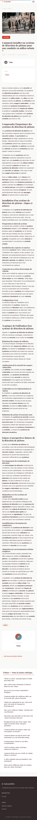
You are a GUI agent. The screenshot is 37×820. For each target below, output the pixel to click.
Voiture (10, 8)
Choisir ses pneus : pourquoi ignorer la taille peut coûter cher (18, 679)
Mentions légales (7, 806)
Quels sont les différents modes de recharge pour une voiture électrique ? (18, 766)
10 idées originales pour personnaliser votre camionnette (18, 760)
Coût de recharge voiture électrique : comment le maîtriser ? (15, 748)
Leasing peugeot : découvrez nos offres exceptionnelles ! (16, 742)
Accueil (4, 8)
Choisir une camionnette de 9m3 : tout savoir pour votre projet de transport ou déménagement (18, 704)
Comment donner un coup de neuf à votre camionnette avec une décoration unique (17, 736)
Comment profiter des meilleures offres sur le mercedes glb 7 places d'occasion (18, 697)
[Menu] (33, 1)
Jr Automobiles (8, 783)
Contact (4, 809)
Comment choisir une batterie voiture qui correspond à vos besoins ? (17, 730)
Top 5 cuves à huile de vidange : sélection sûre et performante (18, 711)
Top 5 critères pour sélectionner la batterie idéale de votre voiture (17, 685)
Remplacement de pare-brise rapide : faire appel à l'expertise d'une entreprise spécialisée (17, 724)
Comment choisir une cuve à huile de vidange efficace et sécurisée (18, 754)
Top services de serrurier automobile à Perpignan (16, 691)
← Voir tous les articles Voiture (12, 656)
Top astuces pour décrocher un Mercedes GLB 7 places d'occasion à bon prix (18, 717)
